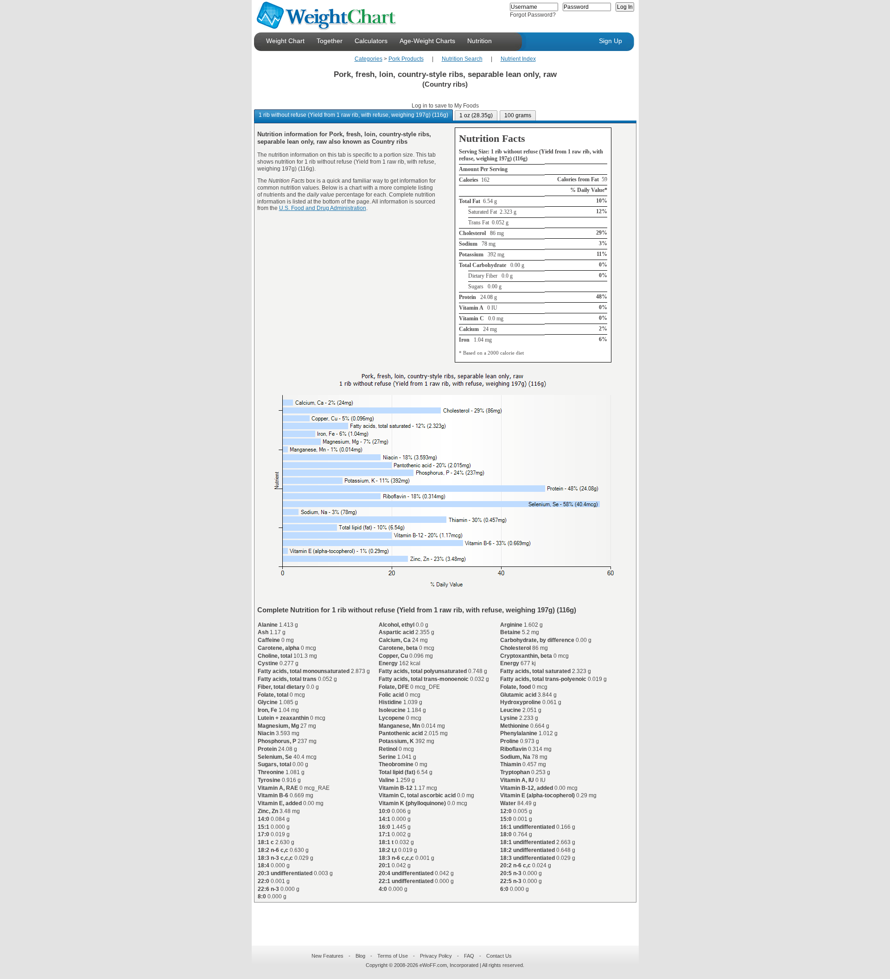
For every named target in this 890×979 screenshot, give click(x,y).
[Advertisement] (437, 918)
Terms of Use (392, 956)
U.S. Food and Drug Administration (322, 208)
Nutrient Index (518, 59)
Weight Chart (285, 40)
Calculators (371, 40)
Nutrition (479, 40)
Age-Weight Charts (427, 40)
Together (330, 40)
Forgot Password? (533, 15)
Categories (368, 59)
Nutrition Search (462, 59)
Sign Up (610, 40)
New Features (327, 956)
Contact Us (499, 956)
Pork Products (406, 59)
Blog (360, 956)
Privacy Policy (436, 956)
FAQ (469, 956)
